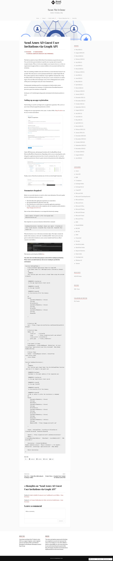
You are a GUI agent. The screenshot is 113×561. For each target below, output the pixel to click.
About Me (74, 18)
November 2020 (80, 139)
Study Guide (79, 254)
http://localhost (59, 110)
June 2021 (78, 116)
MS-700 (78, 231)
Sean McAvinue (56, 9)
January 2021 (79, 132)
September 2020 (80, 145)
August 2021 (79, 110)
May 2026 (78, 49)
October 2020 (79, 142)
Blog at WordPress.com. (56, 558)
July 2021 (78, 113)
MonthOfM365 (79, 225)
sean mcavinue (39, 51)
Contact (44, 18)
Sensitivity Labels (80, 244)
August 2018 (79, 155)
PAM (77, 234)
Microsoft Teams (80, 215)
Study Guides (52, 18)
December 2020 (80, 135)
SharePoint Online (80, 247)
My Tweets (77, 301)
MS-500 (78, 228)
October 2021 (79, 104)
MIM (77, 222)
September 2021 (80, 107)
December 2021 (80, 97)
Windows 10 (79, 260)
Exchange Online (80, 183)
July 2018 (78, 158)
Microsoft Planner (80, 209)
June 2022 (78, 78)
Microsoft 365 (42, 53)
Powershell (50, 53)
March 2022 (79, 88)
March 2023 (79, 68)
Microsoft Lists (79, 203)
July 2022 (78, 75)
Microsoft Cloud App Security (83, 196)
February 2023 (79, 72)
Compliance (78, 180)
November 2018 (80, 148)
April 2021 (78, 123)
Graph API (35, 53)
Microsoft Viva (79, 218)
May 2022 (78, 81)
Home (37, 18)
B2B (77, 177)
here (43, 254)
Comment (61, 520)
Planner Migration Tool (64, 18)
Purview (78, 241)
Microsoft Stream (80, 212)
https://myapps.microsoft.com (34, 207)
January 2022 (79, 94)
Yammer (78, 263)
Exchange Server (80, 187)
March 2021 (79, 126)
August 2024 (79, 52)
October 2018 (79, 151)
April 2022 (78, 84)
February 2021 (79, 129)
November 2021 (80, 100)
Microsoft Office (80, 206)
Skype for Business (80, 250)
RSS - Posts (77, 289)
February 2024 (79, 59)
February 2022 (79, 91)
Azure (77, 171)
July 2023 (78, 62)
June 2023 (78, 65)
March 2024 (79, 56)
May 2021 (78, 120)
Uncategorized (79, 257)
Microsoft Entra (80, 199)
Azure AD (30, 53)
